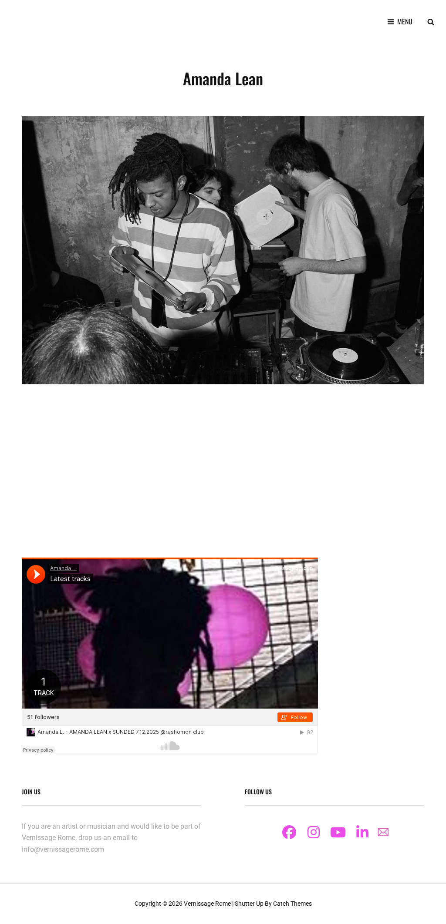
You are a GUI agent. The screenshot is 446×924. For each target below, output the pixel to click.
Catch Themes (292, 903)
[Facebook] (289, 832)
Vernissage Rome (207, 903)
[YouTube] (338, 832)
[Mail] (383, 831)
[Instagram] (313, 832)
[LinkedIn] (362, 832)
